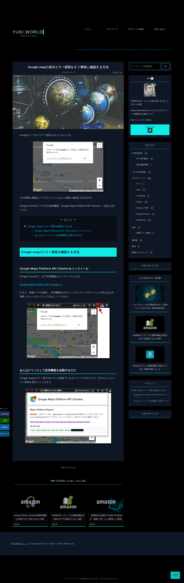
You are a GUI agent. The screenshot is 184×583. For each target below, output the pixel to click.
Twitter (5, 427)
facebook (5, 414)
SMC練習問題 (144, 165)
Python (141, 202)
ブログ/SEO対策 (141, 172)
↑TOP (175, 575)
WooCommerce (145, 214)
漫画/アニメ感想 (145, 233)
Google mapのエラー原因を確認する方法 (50, 226)
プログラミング (68, 72)
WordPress (143, 220)
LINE (5, 420)
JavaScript (142, 196)
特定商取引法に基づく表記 (89, 578)
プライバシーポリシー (72, 578)
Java (140, 190)
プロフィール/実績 (136, 29)
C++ (139, 183)
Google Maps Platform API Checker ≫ (41, 284)
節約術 (17, 524)
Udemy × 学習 (144, 208)
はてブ (6, 434)
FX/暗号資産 (139, 153)
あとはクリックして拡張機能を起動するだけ (59, 235)
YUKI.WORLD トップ (19, 544)
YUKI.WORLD (28, 32)
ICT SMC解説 (144, 158)
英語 (135, 246)
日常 (136, 227)
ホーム (88, 29)
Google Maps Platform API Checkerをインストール (63, 231)
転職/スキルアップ (142, 252)
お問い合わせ (159, 29)
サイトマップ (112, 29)
